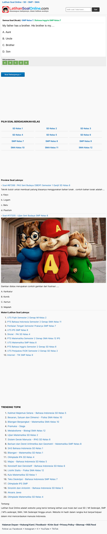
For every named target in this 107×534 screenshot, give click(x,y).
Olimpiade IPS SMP (18, 483)
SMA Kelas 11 (51, 147)
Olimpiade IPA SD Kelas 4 (21, 457)
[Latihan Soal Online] (25, 9)
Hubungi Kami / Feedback (33, 524)
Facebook (17, 529)
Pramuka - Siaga (16, 426)
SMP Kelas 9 (85, 141)
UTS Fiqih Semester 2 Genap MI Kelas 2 (26, 317)
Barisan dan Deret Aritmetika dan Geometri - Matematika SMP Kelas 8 (44, 444)
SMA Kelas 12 (85, 147)
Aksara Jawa (14, 492)
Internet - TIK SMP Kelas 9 (20, 355)
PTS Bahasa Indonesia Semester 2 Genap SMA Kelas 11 (34, 321)
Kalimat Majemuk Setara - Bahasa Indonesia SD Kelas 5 (37, 413)
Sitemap (80, 524)
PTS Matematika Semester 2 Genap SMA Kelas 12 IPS (33, 338)
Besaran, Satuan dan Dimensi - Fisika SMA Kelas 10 (35, 417)
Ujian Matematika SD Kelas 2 (23, 435)
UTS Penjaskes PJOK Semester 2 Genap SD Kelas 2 (32, 351)
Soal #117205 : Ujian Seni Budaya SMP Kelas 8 (25, 215)
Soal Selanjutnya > (13, 74)
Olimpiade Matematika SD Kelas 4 (25, 497)
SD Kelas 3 (85, 128)
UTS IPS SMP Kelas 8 (17, 330)
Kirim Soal (53, 524)
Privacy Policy (67, 524)
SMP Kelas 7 (27, 20)
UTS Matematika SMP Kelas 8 (22, 342)
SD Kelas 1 (18, 128)
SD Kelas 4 (17, 134)
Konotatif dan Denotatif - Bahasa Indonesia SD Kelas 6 (36, 466)
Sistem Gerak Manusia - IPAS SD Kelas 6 (29, 439)
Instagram (30, 529)
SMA (37, 2)
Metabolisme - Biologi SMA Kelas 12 (26, 430)
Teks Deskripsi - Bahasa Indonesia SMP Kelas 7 (33, 479)
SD (24, 2)
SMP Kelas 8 (52, 141)
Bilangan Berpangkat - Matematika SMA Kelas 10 (33, 422)
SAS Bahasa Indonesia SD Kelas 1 (25, 448)
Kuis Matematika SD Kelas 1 (22, 474)
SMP (30, 2)
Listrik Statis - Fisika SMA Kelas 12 (26, 470)
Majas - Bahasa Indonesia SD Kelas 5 (27, 461)
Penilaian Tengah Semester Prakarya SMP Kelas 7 (31, 326)
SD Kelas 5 (51, 134)
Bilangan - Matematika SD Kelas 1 (25, 452)
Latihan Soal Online (11, 2)
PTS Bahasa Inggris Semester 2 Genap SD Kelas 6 (31, 346)
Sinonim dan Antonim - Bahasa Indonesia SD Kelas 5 (35, 488)
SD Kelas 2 (51, 128)
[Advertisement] (53, 98)
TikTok (55, 529)
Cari (95, 10)
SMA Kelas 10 (18, 147)
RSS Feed (91, 524)
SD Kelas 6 (85, 134)
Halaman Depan (10, 524)
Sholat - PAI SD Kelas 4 (18, 334)
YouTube (45, 529)
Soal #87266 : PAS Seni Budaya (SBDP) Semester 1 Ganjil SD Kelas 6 (36, 185)
